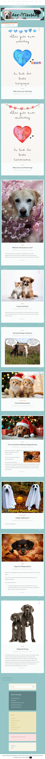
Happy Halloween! (22, 518)
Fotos (22, 88)
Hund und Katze (22, 306)
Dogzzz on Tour (14, 722)
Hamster (31, 1)
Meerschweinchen (25, 1)
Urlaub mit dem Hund (15, 698)
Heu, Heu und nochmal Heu (16, 707)
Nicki (30, 94)
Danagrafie (13, 724)
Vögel (36, 1)
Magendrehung (22, 649)
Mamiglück (13, 718)
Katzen (13, 1)
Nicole (12, 747)
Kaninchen (18, 1)
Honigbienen (13, 700)
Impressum (13, 745)
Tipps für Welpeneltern (22, 566)
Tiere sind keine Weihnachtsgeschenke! (22, 445)
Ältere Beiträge (7, 679)
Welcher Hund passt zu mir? (22, 247)
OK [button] (30, 757)
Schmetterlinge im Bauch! (22, 333)
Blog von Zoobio (14, 729)
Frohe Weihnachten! (22, 403)
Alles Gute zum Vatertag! (22, 91)
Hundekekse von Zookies (16, 727)
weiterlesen (22, 260)
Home (5, 1)
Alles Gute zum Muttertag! (22, 168)
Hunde (9, 1)
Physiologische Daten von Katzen (17, 702)
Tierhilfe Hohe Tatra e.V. (15, 720)
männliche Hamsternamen (16, 704)
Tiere (40, 1)
